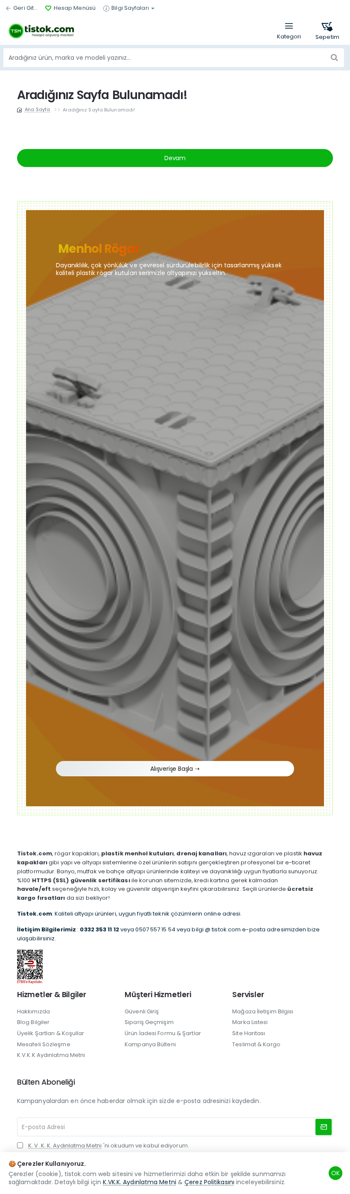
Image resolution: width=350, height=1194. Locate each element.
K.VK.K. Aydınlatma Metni (139, 1182)
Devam (175, 158)
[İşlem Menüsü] (289, 31)
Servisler (248, 995)
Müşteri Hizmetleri (158, 995)
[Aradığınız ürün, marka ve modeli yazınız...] (334, 57)
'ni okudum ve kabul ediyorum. (108, 1146)
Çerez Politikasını (209, 1182)
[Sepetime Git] (327, 31)
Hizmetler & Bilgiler (51, 995)
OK (335, 1173)
